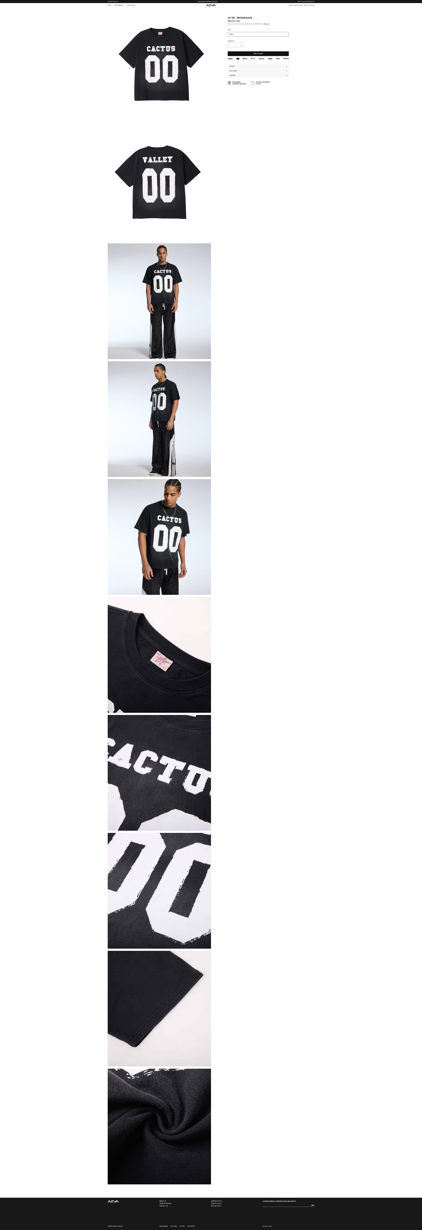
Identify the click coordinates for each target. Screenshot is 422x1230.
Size (229, 30)
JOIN (312, 1205)
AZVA (270, 1226)
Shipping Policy (216, 1201)
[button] (109, 5)
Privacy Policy (216, 1203)
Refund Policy (216, 1206)
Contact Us (163, 1206)
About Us (162, 1201)
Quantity (231, 41)
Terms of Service (165, 1203)
